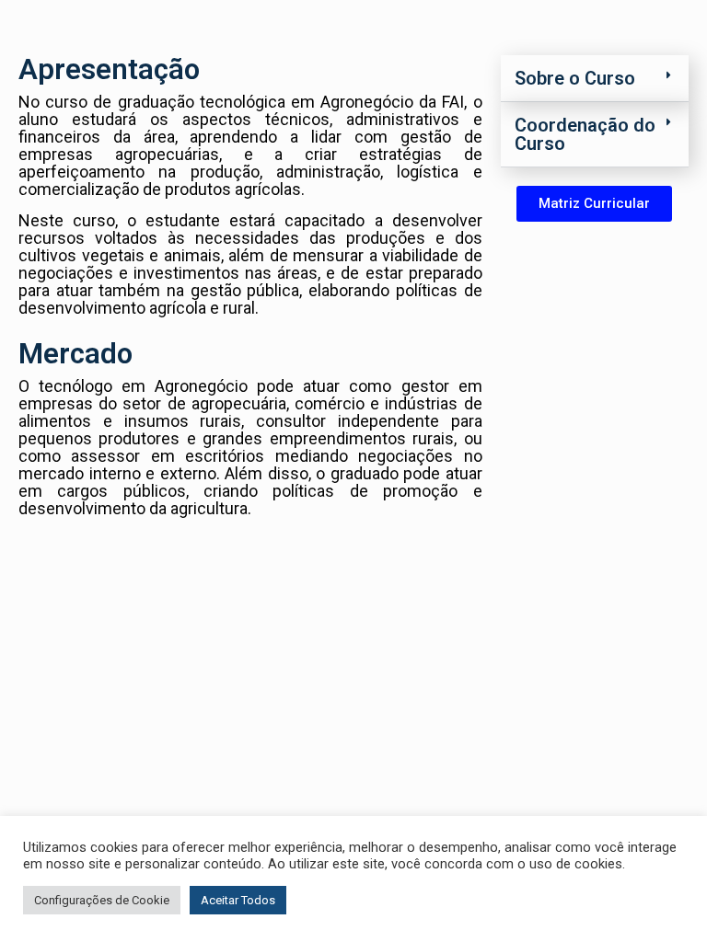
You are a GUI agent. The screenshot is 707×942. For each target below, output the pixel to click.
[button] (595, 78)
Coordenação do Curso (585, 134)
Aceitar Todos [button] (238, 900)
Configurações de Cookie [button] (101, 900)
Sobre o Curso (575, 78)
